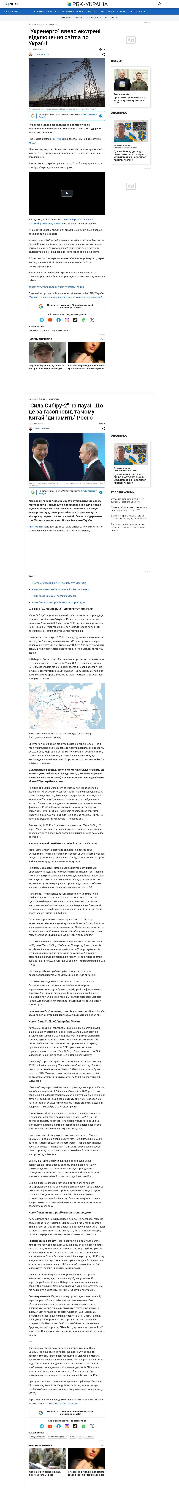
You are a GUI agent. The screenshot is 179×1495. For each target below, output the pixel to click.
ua (6, 4)
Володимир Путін (37, 1437)
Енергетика (54, 399)
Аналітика (52, 11)
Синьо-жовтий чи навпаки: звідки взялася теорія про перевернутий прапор (128, 527)
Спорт (102, 11)
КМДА (32, 142)
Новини (39, 11)
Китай (72, 1437)
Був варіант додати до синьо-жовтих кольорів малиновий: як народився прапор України (130, 155)
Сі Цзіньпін (89, 1437)
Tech (106, 18)
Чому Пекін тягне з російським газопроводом (58, 602)
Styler (121, 11)
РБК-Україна (58, 138)
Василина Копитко (122, 145)
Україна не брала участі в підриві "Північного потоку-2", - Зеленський (128, 517)
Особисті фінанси (94, 18)
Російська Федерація (57, 1437)
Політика (68, 11)
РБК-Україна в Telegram (63, 1403)
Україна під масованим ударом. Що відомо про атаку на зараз (65, 297)
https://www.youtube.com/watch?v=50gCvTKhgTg (56, 286)
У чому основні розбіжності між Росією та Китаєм (60, 589)
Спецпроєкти (136, 11)
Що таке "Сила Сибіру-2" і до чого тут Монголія (59, 582)
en (11, 4)
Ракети (45, 330)
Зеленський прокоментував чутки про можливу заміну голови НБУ (130, 99)
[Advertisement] (67, 553)
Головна (32, 25)
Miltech (115, 18)
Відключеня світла (60, 330)
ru (16, 4)
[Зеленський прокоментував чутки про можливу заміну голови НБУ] (131, 80)
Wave (111, 11)
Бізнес (80, 11)
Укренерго (34, 330)
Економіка (79, 18)
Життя (91, 11)
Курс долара (66, 18)
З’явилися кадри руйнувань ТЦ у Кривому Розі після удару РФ (127, 500)
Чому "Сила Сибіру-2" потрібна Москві (54, 595)
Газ (80, 1437)
